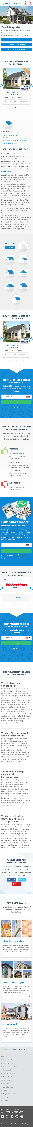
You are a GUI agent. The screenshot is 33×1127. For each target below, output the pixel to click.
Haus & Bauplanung (9, 1060)
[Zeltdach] (23, 273)
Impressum (4, 1124)
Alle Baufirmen (16, 648)
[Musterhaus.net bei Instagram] (8, 1117)
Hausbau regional (9, 1077)
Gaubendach (6, 171)
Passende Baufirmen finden (16, 44)
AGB (9, 1124)
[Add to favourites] (5, 579)
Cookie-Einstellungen (24, 1124)
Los (16, 402)
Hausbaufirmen (8, 1063)
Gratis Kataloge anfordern (17, 49)
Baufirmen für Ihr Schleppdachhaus (14, 140)
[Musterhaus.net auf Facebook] (3, 1117)
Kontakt (5, 1100)
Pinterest (17, 884)
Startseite (4, 1049)
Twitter (23, 880)
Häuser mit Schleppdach (16, 40)
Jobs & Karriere (8, 1087)
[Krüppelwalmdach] (23, 286)
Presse (5, 1090)
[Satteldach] (10, 273)
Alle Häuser (16, 407)
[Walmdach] (10, 286)
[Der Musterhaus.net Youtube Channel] (21, 1117)
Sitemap (5, 1097)
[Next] (31, 86)
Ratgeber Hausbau (9, 1073)
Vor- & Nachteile (8, 138)
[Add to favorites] (5, 70)
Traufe (12, 193)
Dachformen (13, 1049)
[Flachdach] (10, 246)
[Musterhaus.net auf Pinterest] (17, 1117)
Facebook (12, 880)
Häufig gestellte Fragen (10, 143)
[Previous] (2, 86)
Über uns (6, 1084)
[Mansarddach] (16, 299)
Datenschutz (14, 1124)
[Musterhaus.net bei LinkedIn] (13, 1117)
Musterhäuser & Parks (10, 1066)
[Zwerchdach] (10, 259)
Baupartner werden (9, 1094)
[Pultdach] (23, 259)
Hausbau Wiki (7, 1070)
